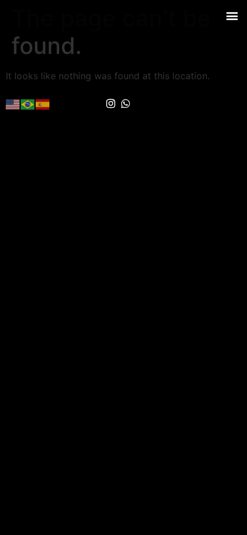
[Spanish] (43, 103)
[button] (231, 15)
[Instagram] (111, 104)
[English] (13, 103)
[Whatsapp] (126, 104)
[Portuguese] (28, 103)
